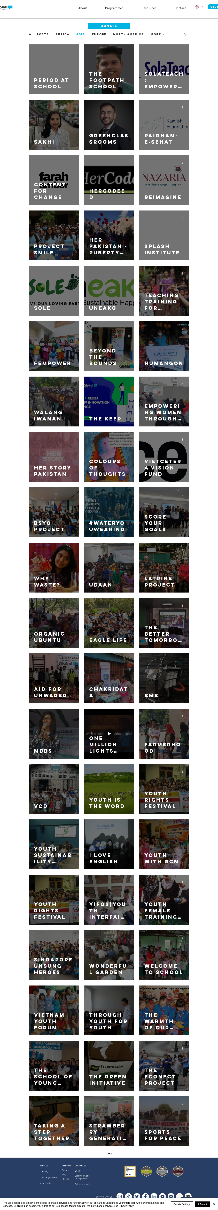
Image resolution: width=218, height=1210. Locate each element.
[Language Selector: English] (198, 7)
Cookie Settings (182, 1204)
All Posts (39, 34)
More (156, 34)
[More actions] (73, 52)
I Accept (202, 1204)
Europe (99, 34)
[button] (114, 8)
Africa (62, 34)
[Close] (214, 1204)
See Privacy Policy (124, 1205)
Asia (80, 34)
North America (128, 34)
